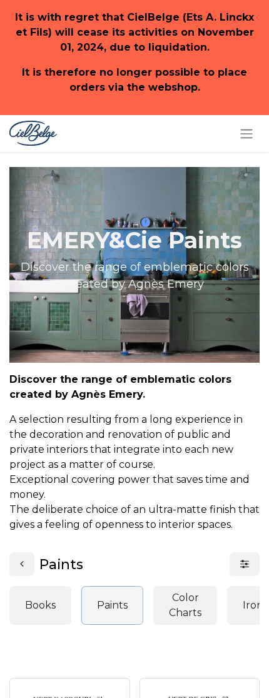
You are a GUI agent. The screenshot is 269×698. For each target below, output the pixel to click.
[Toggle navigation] (246, 133)
